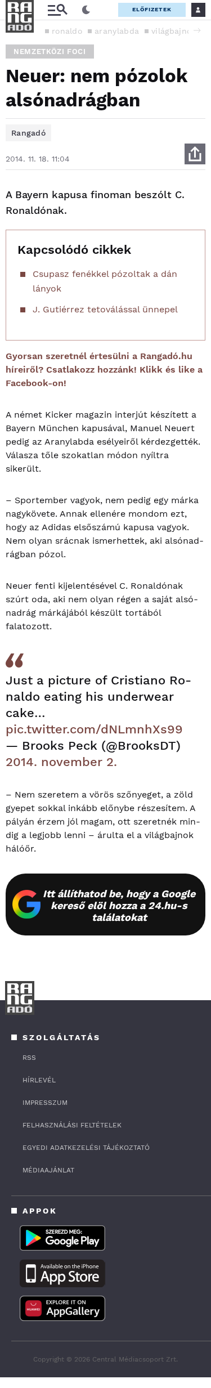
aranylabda (117, 30)
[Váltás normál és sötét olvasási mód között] (86, 10)
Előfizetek (152, 9)
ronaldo (67, 30)
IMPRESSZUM (45, 1103)
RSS (29, 1058)
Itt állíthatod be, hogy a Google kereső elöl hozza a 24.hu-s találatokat (119, 905)
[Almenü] (57, 10)
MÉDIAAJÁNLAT (48, 1170)
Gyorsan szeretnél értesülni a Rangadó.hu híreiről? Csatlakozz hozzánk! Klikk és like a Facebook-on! (104, 369)
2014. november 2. (61, 762)
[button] (196, 30)
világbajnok (173, 30)
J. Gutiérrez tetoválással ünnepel (105, 309)
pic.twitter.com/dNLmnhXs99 (94, 729)
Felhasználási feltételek (72, 1125)
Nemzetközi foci (50, 51)
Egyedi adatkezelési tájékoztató (86, 1148)
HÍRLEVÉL (39, 1080)
